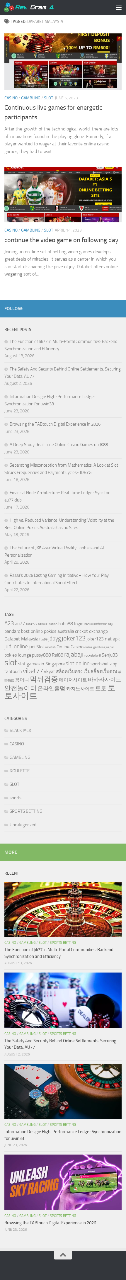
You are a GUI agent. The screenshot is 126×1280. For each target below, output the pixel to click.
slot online (78, 663)
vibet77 (33, 671)
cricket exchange (91, 631)
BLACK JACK (20, 730)
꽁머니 (22, 680)
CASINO (11, 98)
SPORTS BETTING (26, 811)
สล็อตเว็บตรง (69, 671)
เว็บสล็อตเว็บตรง (100, 671)
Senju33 (110, 655)
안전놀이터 (20, 688)
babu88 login (71, 623)
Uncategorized (23, 824)
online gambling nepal (98, 647)
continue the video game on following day (61, 240)
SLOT (48, 98)
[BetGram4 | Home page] (37, 7)
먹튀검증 (44, 679)
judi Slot (36, 647)
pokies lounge (17, 655)
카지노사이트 (80, 688)
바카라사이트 (104, 679)
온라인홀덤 (51, 688)
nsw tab (50, 647)
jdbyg (54, 638)
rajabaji (74, 654)
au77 (20, 623)
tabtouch (13, 671)
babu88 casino (47, 624)
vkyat (49, 671)
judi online (16, 646)
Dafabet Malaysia (21, 639)
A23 (9, 623)
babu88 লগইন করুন (95, 624)
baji (110, 624)
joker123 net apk (103, 639)
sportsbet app (104, 664)
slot (10, 662)
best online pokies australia (47, 631)
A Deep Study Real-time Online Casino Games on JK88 (59, 444)
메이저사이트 (73, 680)
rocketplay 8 (92, 655)
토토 (100, 688)
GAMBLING (30, 98)
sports (15, 797)
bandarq (12, 631)
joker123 (74, 638)
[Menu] (118, 7)
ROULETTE (20, 771)
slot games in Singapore (41, 664)
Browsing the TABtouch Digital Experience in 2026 (55, 424)
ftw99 (43, 639)
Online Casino (70, 647)
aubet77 (31, 624)
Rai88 (57, 655)
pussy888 (41, 655)
